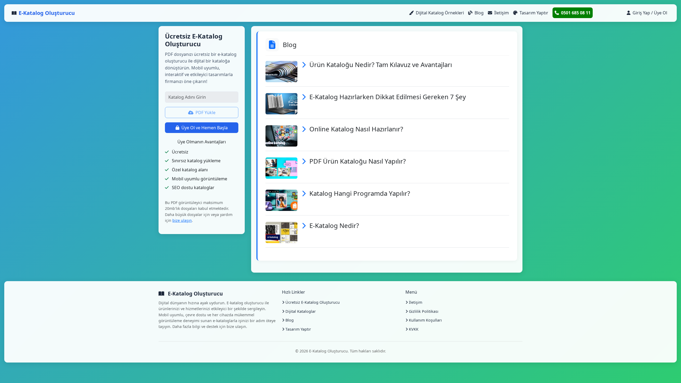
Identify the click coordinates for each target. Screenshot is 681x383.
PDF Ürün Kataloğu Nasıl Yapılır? (357, 161)
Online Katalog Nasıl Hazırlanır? (356, 128)
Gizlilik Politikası (423, 311)
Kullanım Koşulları (425, 320)
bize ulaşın (182, 220)
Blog (479, 13)
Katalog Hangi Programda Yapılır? (359, 193)
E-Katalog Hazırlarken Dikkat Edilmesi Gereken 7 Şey (387, 96)
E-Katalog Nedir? (334, 225)
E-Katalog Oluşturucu (47, 12)
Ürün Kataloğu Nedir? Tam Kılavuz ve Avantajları (380, 64)
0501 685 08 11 (575, 13)
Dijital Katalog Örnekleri (439, 13)
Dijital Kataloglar (300, 311)
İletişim (501, 13)
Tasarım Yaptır (533, 13)
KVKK (413, 329)
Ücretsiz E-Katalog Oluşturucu (312, 302)
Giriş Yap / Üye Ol (649, 13)
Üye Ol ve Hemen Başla (204, 128)
